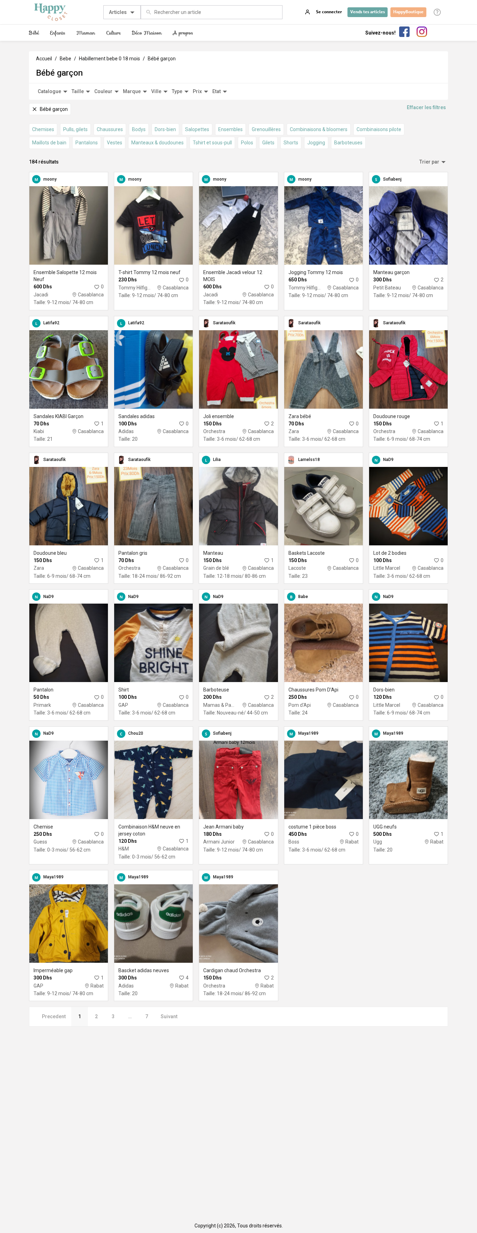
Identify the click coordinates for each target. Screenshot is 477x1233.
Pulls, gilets (75, 129)
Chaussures (110, 129)
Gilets (268, 142)
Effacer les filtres (426, 107)
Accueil (44, 58)
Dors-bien (165, 129)
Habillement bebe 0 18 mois (109, 58)
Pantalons (86, 142)
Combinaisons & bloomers (318, 129)
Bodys (139, 129)
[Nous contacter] (437, 12)
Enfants (57, 33)
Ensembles (230, 129)
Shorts (291, 142)
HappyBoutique (408, 11)
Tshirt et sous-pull (212, 142)
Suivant (169, 1016)
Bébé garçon (162, 58)
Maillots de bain (49, 142)
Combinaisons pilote (379, 129)
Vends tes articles (367, 11)
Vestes (114, 142)
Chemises (43, 129)
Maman (85, 33)
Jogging (316, 142)
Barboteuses (348, 142)
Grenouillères (266, 129)
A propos (183, 33)
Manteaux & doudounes (157, 142)
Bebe (65, 58)
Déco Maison (147, 33)
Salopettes (197, 129)
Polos (247, 142)
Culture (113, 33)
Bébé (34, 33)
